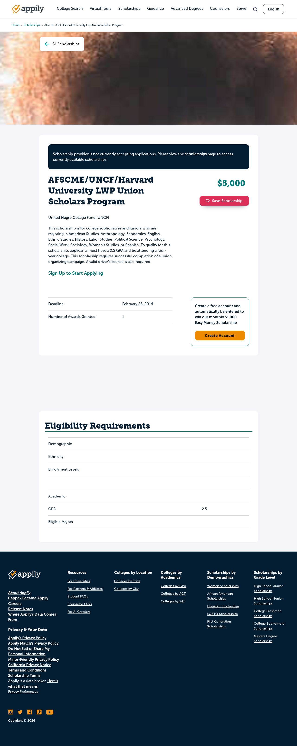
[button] (209, 201)
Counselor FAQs (80, 604)
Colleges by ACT (173, 593)
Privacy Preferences (23, 691)
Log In (273, 9)
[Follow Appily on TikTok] (39, 712)
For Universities (79, 581)
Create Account (220, 335)
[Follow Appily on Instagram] (10, 712)
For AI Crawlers (79, 612)
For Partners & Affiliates (85, 589)
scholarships (196, 154)
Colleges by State (127, 581)
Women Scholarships (223, 586)
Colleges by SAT (173, 601)
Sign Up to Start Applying (75, 273)
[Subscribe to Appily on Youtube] (49, 712)
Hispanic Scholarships (223, 606)
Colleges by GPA (173, 586)
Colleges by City (126, 589)
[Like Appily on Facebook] (29, 712)
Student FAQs (78, 596)
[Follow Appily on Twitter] (20, 712)
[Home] (28, 9)
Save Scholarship (227, 201)
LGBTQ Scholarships (222, 614)
